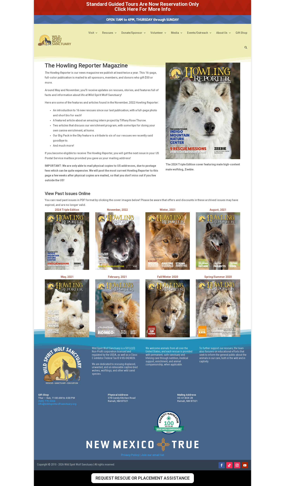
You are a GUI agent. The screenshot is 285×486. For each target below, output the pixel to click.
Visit (91, 32)
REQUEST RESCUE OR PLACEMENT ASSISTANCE (143, 478)
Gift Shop (241, 32)
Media (175, 32)
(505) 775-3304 (46, 401)
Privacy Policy (130, 455)
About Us (221, 32)
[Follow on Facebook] (221, 465)
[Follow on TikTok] (229, 465)
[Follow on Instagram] (237, 465)
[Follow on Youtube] (245, 465)
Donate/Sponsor (131, 32)
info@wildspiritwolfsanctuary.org (57, 403)
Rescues (107, 32)
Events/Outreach (197, 32)
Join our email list (152, 455)
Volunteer (156, 32)
